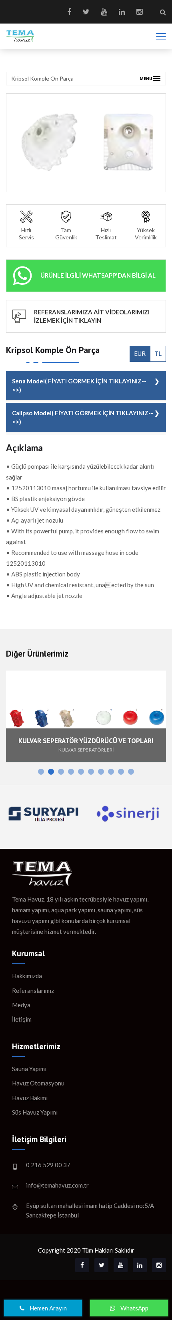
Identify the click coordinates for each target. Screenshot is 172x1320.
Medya (21, 1004)
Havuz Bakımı (30, 1097)
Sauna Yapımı (29, 1068)
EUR (140, 353)
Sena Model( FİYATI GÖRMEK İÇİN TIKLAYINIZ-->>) (79, 385)
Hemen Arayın (47, 1308)
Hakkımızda (27, 975)
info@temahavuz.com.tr (57, 1185)
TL (158, 353)
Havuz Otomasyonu (38, 1083)
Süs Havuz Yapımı (35, 1112)
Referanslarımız (33, 990)
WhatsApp (133, 1308)
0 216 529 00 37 (48, 1164)
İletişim (22, 1019)
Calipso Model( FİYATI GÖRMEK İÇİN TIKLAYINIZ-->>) (82, 417)
